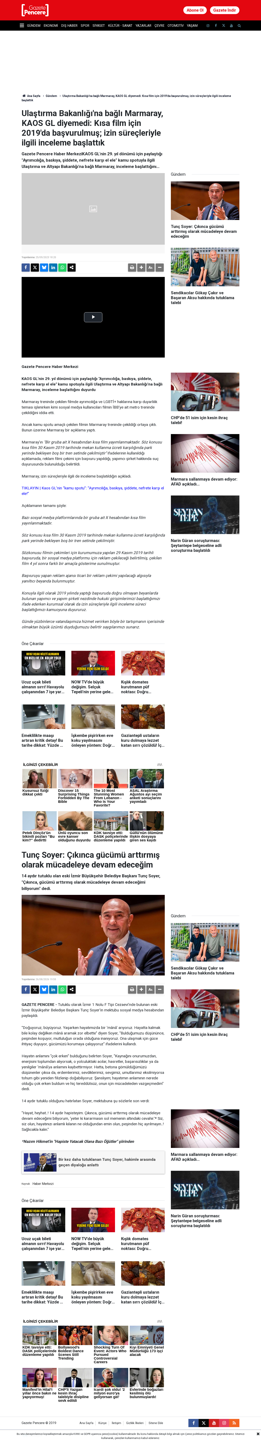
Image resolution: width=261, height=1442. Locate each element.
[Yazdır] (132, 267)
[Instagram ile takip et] (224, 1423)
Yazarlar (143, 26)
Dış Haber (69, 26)
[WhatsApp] (62, 267)
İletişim (116, 1423)
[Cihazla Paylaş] (71, 267)
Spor (85, 26)
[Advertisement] (205, 134)
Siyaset (99, 26)
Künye (102, 1423)
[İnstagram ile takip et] (208, 25)
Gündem (33, 26)
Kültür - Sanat (120, 26)
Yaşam (192, 26)
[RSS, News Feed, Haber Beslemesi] (234, 1423)
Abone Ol (195, 10)
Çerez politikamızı (195, 1433)
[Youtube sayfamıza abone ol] (231, 25)
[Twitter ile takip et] (223, 25)
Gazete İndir (224, 10)
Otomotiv (176, 26)
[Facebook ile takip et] (216, 25)
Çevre (159, 26)
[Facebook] (26, 267)
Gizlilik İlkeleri (135, 1423)
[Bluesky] (44, 267)
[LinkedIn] (53, 267)
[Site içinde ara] (239, 25)
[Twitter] (35, 267)
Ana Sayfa (33, 96)
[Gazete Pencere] (35, 10)
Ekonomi (51, 26)
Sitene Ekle (156, 1423)
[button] (141, 267)
